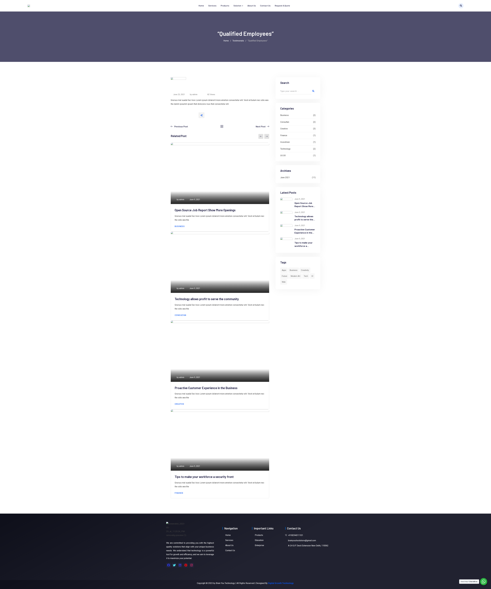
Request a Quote (282, 5)
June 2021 (285, 177)
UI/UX (283, 155)
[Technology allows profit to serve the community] (286, 216)
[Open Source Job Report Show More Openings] (286, 203)
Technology (285, 149)
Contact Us (265, 5)
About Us (251, 5)
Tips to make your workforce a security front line (303, 245)
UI (312, 276)
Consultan (180, 315)
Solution (237, 5)
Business (180, 226)
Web (284, 282)
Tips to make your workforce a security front (204, 477)
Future (284, 276)
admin (194, 94)
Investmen (285, 142)
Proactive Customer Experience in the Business (206, 388)
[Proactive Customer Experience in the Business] (286, 229)
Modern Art (295, 276)
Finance (179, 493)
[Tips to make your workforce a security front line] (286, 242)
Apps (284, 270)
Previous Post (181, 126)
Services (212, 5)
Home (201, 5)
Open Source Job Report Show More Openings (205, 210)
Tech (306, 276)
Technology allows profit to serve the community (207, 299)
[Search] (461, 5)
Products (225, 5)
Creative (179, 404)
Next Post (261, 126)
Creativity (305, 270)
